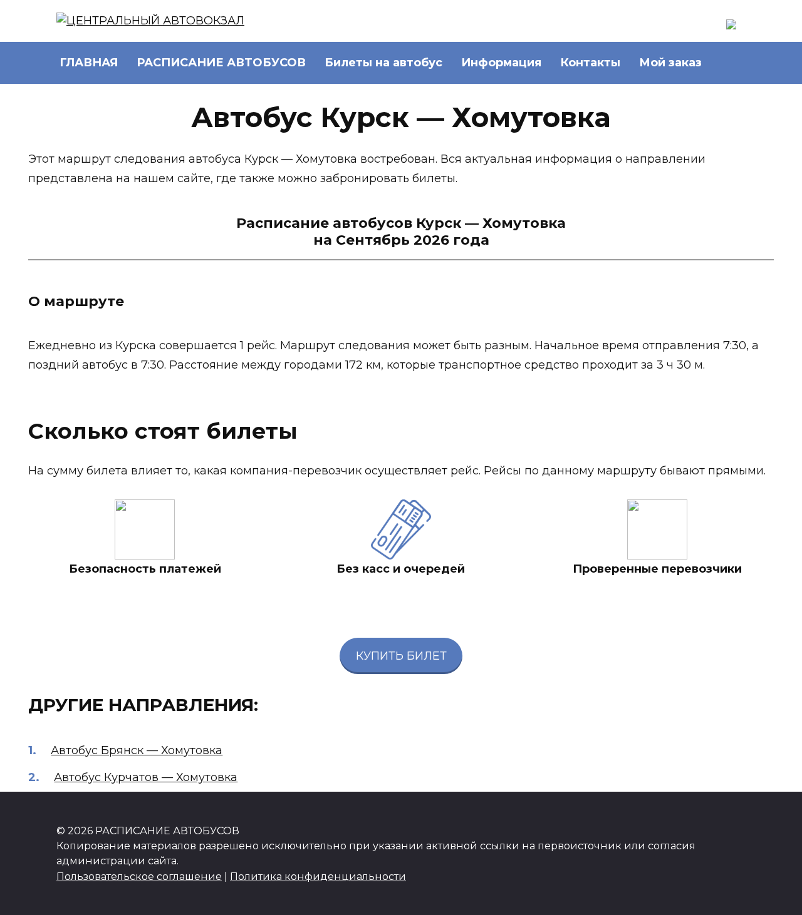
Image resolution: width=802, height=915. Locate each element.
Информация (501, 62)
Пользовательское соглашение (139, 876)
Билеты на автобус (383, 62)
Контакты (590, 62)
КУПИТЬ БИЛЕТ (401, 656)
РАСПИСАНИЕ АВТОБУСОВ (221, 62)
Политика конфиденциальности (318, 876)
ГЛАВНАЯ (89, 62)
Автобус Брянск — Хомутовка (136, 750)
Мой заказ (670, 62)
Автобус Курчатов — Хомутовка (145, 777)
